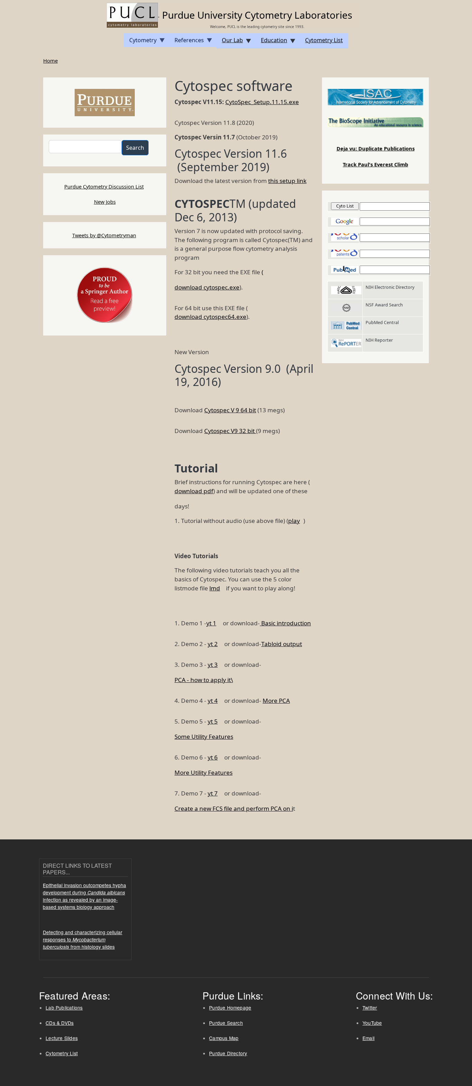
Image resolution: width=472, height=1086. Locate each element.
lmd (214, 588)
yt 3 (213, 665)
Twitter (369, 1007)
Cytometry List (62, 1053)
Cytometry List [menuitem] (324, 40)
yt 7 (213, 793)
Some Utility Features (203, 736)
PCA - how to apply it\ (203, 680)
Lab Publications (64, 1007)
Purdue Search (226, 1022)
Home (50, 60)
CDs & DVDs (60, 1022)
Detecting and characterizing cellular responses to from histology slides (82, 939)
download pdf (193, 491)
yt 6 (213, 757)
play (294, 521)
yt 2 (213, 644)
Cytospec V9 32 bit (230, 431)
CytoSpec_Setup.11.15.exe (262, 102)
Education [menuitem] (271, 42)
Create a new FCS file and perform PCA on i (233, 808)
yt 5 (213, 721)
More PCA (276, 701)
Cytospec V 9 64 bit (230, 410)
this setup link (287, 181)
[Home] (133, 14)
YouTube (372, 1022)
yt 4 (213, 701)
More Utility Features (203, 772)
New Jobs (105, 201)
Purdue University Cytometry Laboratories (257, 14)
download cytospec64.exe (210, 317)
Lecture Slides (62, 1037)
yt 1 (211, 623)
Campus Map (223, 1037)
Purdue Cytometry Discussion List (104, 186)
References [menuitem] (186, 41)
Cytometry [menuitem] (140, 41)
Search (135, 147)
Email (368, 1037)
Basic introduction (285, 623)
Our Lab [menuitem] (229, 42)
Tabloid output (281, 644)
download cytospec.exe (206, 287)
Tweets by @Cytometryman (104, 235)
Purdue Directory (228, 1053)
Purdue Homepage (230, 1007)
